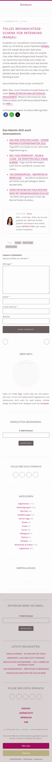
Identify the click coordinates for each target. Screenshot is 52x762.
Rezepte (24, 541)
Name (6, 297)
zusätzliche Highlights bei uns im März (26, 673)
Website (6, 316)
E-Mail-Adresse (10, 307)
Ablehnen (26, 753)
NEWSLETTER (28, 226)
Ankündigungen (24, 507)
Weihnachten (11, 246)
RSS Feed (41, 695)
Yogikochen (24, 548)
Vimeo (31, 473)
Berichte (24, 511)
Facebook (44, 403)
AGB (26, 722)
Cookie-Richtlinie (16, 759)
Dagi (25, 21)
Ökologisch (25, 533)
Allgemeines (23, 503)
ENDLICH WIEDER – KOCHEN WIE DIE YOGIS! (26, 653)
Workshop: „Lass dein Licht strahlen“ (26, 658)
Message (7, 264)
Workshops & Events (24, 544)
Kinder (25, 522)
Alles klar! (26, 746)
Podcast (24, 537)
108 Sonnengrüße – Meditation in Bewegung (26, 669)
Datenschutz (28, 759)
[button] (5, 114)
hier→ (9, 103)
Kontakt (26, 708)
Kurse (24, 530)
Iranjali (45, 46)
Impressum (38, 759)
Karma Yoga (28, 242)
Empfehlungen (24, 515)
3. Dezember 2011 (11, 21)
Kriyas (24, 526)
